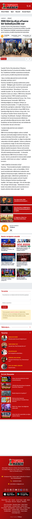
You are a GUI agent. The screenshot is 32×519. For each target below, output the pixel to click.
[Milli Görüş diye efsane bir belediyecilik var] (16, 47)
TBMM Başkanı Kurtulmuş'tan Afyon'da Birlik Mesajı (7, 249)
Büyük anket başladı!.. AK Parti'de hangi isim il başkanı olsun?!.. (23, 249)
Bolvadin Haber (7, 506)
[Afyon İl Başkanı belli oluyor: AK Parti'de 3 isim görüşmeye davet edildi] (8, 257)
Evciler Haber (19, 507)
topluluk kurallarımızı (15, 312)
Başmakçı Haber (17, 504)
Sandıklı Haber (7, 511)
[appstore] (9, 494)
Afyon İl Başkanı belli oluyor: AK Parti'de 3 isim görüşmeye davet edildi (7, 263)
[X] (8, 490)
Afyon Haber (5, 12)
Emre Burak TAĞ (13, 344)
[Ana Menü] (29, 6)
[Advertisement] (16, 438)
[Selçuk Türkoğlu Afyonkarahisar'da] (24, 272)
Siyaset (17, 12)
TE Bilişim (19, 516)
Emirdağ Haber (11, 507)
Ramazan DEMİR (13, 337)
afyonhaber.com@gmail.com (17, 484)
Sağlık (24, 500)
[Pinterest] (10, 490)
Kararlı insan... (12, 367)
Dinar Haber (4, 507)
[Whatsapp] (24, 490)
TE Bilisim (12, 227)
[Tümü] (30, 327)
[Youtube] (16, 490)
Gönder (4, 307)
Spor (12, 12)
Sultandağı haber (16, 512)
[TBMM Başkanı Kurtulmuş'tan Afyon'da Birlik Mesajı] (8, 243)
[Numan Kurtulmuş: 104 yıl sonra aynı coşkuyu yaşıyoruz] (8, 272)
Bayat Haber (25, 504)
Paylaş (4, 58)
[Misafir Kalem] (4, 352)
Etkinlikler (24, 501)
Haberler (3, 18)
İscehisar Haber (15, 509)
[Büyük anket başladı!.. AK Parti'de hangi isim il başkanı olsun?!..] (24, 243)
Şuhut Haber (24, 511)
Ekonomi (14, 501)
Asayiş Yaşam (26, 12)
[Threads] (18, 490)
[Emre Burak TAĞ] (4, 345)
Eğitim (28, 500)
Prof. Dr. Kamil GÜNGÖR (15, 365)
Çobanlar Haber (16, 506)
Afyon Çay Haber (8, 504)
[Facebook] (5, 490)
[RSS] (27, 490)
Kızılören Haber (24, 509)
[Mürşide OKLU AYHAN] (4, 359)
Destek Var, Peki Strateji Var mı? (17, 346)
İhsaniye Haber (7, 509)
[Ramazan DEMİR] (4, 338)
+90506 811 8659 (17, 481)
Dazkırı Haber (24, 506)
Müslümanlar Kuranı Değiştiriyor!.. (17, 339)
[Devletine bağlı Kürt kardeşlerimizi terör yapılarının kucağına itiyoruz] (24, 257)
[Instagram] (13, 490)
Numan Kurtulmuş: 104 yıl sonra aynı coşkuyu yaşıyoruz (7, 279)
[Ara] (27, 6)
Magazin (19, 501)
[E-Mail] (11, 230)
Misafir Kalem (12, 351)
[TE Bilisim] (4, 228)
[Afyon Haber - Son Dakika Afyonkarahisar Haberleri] (10, 6)
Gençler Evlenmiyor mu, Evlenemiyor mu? (18, 360)
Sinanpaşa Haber (16, 511)
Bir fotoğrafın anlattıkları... (15, 353)
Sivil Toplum (8, 501)
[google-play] (22, 494)
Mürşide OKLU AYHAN (14, 357)
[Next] (21, 490)
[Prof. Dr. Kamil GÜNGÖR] (4, 366)
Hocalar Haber (26, 507)
